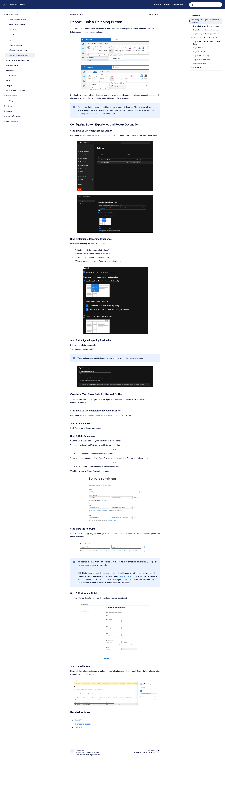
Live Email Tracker (12, 65)
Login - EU (166, 4)
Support (9, 111)
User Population (11, 96)
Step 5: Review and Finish (201, 60)
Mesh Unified (13, 30)
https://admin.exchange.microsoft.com (96, 415)
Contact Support (178, 4)
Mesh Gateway (14, 35)
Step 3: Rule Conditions (200, 52)
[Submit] (192, 5)
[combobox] (205, 4)
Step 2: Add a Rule (199, 48)
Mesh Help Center (17, 5)
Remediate (124, 576)
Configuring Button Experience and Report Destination (205, 21)
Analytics (9, 86)
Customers (10, 70)
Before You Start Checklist (17, 20)
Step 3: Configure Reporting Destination (206, 34)
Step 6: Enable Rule (199, 63)
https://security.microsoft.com (92, 135)
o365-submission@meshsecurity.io (121, 533)
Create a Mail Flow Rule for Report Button (204, 38)
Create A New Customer (17, 25)
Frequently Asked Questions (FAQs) (18, 60)
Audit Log (9, 101)
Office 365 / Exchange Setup (18, 50)
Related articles (196, 67)
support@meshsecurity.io (88, 114)
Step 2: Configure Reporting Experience (206, 30)
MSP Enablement (12, 121)
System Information (13, 116)
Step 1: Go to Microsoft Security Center (206, 26)
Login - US (157, 4)
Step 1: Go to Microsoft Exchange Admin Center (206, 43)
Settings (9, 106)
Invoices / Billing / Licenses (15, 91)
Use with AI (152, 14)
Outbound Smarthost (15, 45)
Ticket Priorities (81, 727)
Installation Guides (12, 14)
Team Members (11, 75)
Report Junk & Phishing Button (19, 55)
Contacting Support (83, 724)
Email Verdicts (81, 720)
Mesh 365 (12, 40)
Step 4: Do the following (201, 56)
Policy (8, 80)
